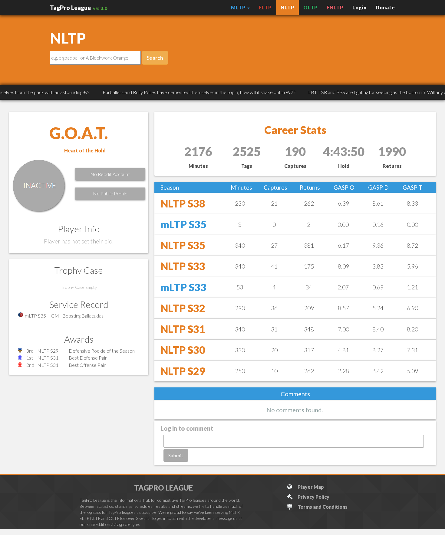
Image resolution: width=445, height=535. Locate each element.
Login (359, 7)
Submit (175, 455)
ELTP (265, 7)
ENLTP (335, 7)
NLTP (287, 7)
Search (155, 57)
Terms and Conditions (322, 507)
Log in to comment (186, 428)
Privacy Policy (312, 497)
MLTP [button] (239, 7)
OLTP (310, 7)
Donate (385, 7)
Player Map (310, 487)
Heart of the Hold (85, 150)
